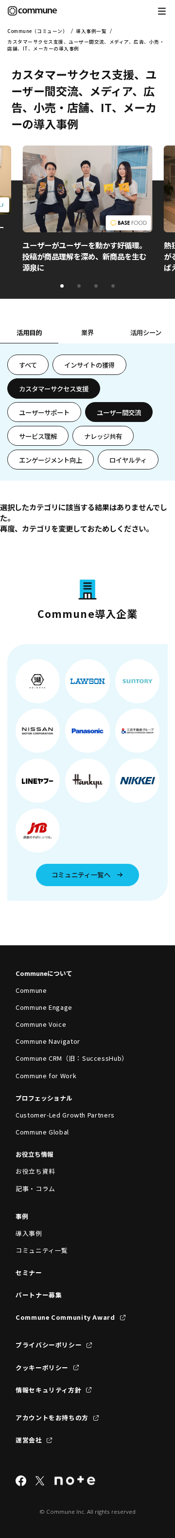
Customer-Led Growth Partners (65, 1114)
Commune (31, 990)
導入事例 (29, 1233)
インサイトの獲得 (89, 365)
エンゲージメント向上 (50, 460)
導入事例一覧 (91, 31)
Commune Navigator (48, 1041)
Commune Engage (44, 1007)
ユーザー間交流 (119, 412)
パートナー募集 (39, 1294)
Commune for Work (46, 1075)
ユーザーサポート (44, 412)
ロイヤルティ (128, 460)
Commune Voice (41, 1024)
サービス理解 (38, 436)
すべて (28, 365)
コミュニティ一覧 (42, 1250)
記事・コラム (35, 1188)
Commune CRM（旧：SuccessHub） (72, 1058)
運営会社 (29, 1439)
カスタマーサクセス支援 (53, 388)
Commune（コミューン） (37, 31)
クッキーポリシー (42, 1367)
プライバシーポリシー (49, 1344)
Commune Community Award (65, 1317)
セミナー (29, 1272)
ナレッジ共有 (103, 436)
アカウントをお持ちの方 (52, 1417)
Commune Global (42, 1131)
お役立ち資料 (35, 1171)
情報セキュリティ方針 (48, 1389)
